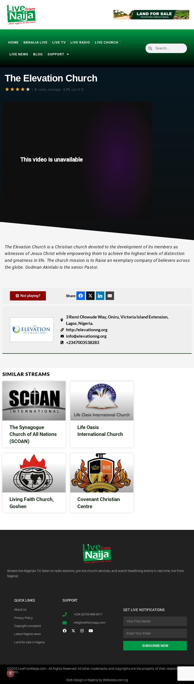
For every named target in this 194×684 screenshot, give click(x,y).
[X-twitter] (73, 631)
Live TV (59, 42)
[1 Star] (7, 89)
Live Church (106, 42)
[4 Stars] (22, 89)
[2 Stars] (12, 89)
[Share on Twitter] (90, 295)
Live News (18, 54)
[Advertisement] (174, 148)
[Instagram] (82, 631)
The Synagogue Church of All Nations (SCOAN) (33, 434)
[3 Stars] (17, 89)
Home (13, 42)
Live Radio (80, 42)
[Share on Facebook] (80, 295)
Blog (38, 54)
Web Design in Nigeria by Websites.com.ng (97, 680)
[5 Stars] (28, 89)
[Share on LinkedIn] (100, 295)
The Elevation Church (51, 78)
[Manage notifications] (10, 673)
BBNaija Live (35, 42)
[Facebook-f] (64, 631)
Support (56, 54)
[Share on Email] (110, 295)
